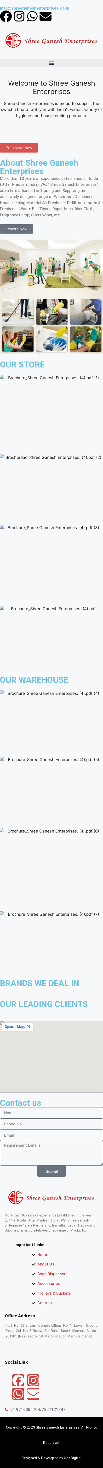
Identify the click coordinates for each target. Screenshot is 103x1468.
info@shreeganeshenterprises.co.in (34, 8)
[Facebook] (6, 16)
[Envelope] (46, 16)
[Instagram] (19, 16)
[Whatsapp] (32, 16)
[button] (51, 63)
